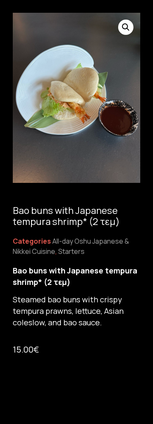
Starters (71, 251)
